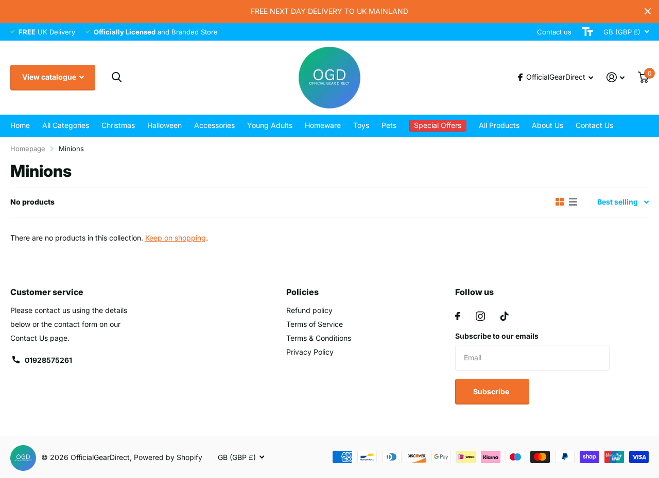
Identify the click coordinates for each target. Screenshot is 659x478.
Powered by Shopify (168, 457)
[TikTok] (504, 316)
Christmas (118, 125)
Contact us (554, 32)
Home (20, 125)
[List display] (573, 202)
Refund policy (309, 310)
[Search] (117, 77)
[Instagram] (480, 316)
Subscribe (492, 391)
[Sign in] (615, 77)
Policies (302, 292)
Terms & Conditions (318, 338)
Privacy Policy (310, 351)
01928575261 (48, 360)
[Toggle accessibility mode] (587, 32)
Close (647, 11)
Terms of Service (314, 324)
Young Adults (269, 125)
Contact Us (594, 125)
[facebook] (457, 316)
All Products (499, 125)
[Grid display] (560, 202)
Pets (388, 125)
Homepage (27, 148)
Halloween (164, 125)
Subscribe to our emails (497, 336)
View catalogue (50, 76)
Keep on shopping (175, 237)
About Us (547, 125)
